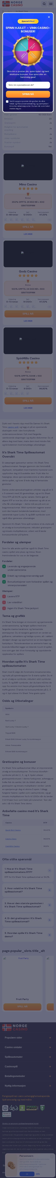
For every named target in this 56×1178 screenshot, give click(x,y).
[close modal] (49, 17)
